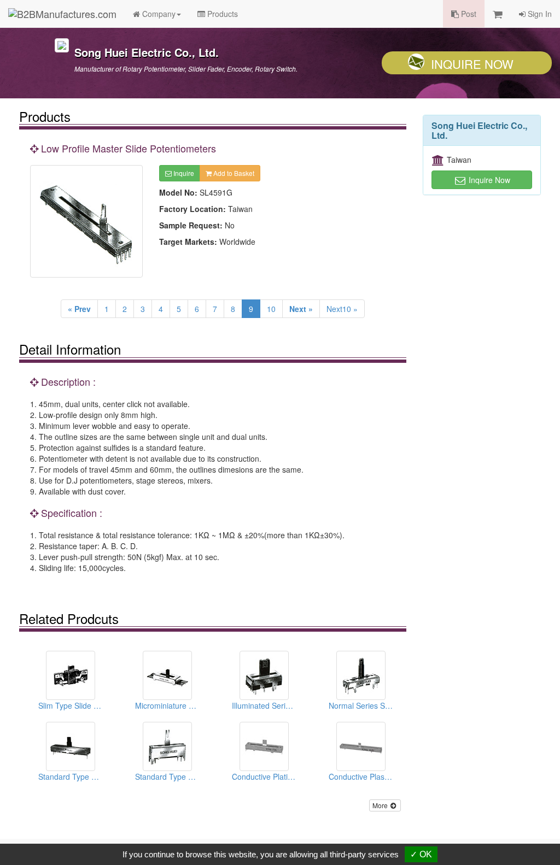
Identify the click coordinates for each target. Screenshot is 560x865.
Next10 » (342, 308)
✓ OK (421, 854)
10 (271, 308)
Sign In (539, 13)
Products (221, 13)
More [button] (380, 805)
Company (158, 13)
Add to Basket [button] (233, 173)
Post (467, 13)
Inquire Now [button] (488, 179)
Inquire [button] (183, 173)
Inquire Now (472, 63)
